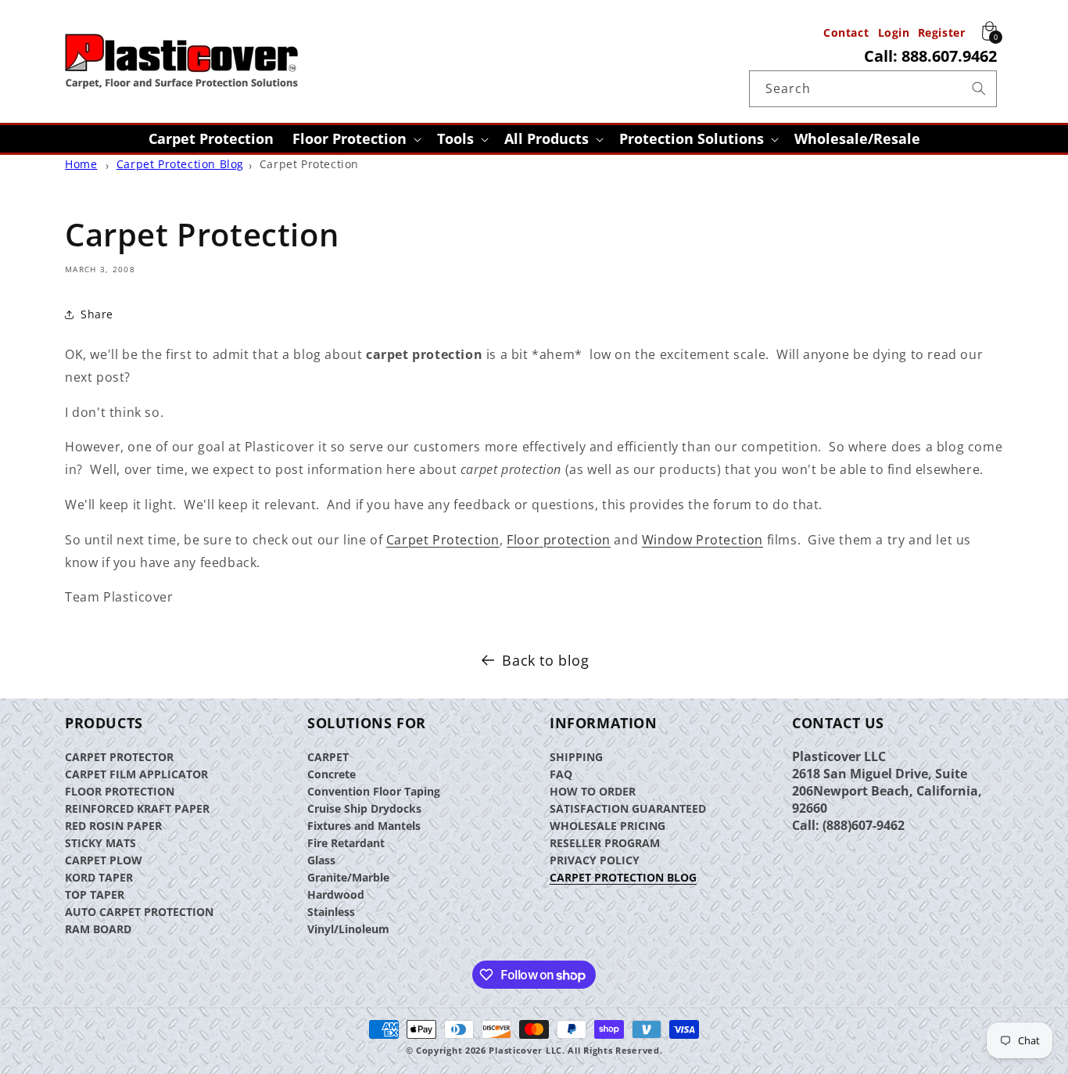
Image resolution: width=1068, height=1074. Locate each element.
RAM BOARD (98, 928)
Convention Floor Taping (373, 791)
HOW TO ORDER (593, 791)
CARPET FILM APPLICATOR (136, 774)
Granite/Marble (348, 877)
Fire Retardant (346, 842)
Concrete (331, 774)
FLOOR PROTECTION (119, 791)
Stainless (331, 911)
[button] (355, 139)
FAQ (561, 774)
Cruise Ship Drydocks (364, 808)
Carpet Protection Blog (180, 163)
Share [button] (97, 314)
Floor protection (559, 539)
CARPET (328, 756)
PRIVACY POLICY (595, 860)
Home (81, 163)
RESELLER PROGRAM (605, 842)
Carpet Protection (309, 163)
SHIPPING (576, 756)
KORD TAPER (99, 877)
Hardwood (335, 894)
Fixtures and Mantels (364, 825)
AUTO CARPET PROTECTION (139, 911)
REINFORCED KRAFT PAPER (137, 808)
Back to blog (545, 660)
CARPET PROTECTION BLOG (623, 877)
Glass (321, 860)
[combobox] (873, 88)
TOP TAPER (94, 894)
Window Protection (702, 539)
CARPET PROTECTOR (119, 756)
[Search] (979, 88)
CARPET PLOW (103, 860)
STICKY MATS (100, 842)
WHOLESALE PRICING (607, 825)
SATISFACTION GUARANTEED (628, 808)
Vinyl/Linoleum (348, 928)
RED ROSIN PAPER (113, 825)
